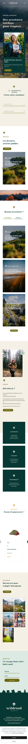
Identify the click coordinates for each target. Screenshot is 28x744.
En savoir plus (8, 410)
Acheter (9, 556)
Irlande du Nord (15, 266)
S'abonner (7, 591)
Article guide (8, 217)
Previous (3, 168)
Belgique (9, 300)
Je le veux (8, 70)
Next (24, 168)
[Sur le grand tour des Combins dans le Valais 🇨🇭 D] (8, 605)
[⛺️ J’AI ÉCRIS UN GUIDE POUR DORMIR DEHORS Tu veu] (8, 635)
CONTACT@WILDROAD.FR (14, 723)
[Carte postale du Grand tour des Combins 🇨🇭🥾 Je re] (19, 605)
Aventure (18, 217)
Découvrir (7, 148)
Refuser (14, 741)
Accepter (14, 737)
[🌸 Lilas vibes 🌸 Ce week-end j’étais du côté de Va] (19, 620)
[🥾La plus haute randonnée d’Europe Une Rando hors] (8, 620)
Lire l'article (7, 172)
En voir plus (14, 330)
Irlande (9, 158)
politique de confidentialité (18, 733)
